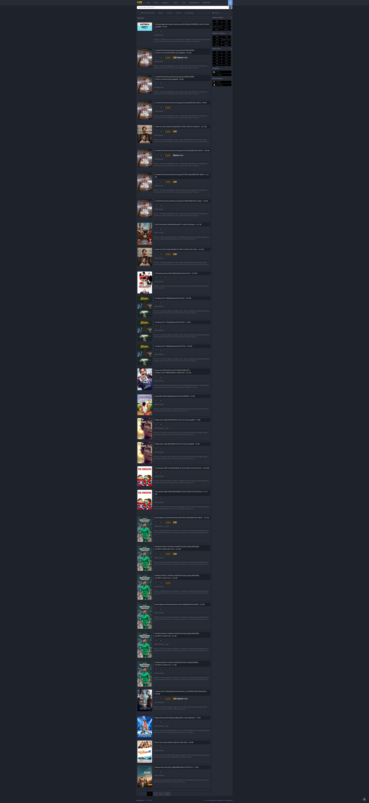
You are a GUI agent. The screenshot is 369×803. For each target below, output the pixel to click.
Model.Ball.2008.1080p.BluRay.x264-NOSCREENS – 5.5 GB (175, 396)
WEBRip (226, 45)
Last (167, 794)
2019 (226, 60)
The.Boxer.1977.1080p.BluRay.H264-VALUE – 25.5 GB (173, 298)
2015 (226, 66)
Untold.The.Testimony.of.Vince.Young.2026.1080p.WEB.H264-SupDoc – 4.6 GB (181, 201)
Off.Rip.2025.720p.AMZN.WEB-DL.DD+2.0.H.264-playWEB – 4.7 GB (177, 444)
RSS (184, 2)
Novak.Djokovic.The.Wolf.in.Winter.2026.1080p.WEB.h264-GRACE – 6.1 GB (179, 604)
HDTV (226, 26)
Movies (161, 13)
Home (148, 2)
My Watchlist (206, 2)
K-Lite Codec (219, 85)
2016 (217, 66)
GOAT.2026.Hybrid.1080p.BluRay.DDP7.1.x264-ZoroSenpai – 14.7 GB (178, 224)
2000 (156, 277)
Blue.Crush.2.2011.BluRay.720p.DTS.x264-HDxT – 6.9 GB (174, 742)
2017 (156, 377)
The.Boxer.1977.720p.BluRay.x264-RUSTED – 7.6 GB (172, 322)
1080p (161, 31)
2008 (156, 400)
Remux (217, 29)
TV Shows (169, 13)
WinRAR (218, 82)
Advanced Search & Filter (147, 13)
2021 (226, 58)
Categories (165, 2)
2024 (217, 55)
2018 (217, 63)
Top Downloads (189, 13)
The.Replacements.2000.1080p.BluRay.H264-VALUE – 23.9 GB (176, 273)
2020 (217, 60)
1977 (156, 302)
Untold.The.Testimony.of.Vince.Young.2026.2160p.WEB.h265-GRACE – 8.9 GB (180, 103)
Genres (175, 2)
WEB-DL (226, 29)
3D (217, 24)
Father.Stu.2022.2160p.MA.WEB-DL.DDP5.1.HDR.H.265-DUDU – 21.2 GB (179, 249)
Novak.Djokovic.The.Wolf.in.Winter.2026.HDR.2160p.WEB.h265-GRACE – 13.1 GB (182, 518)
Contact (156, 2)
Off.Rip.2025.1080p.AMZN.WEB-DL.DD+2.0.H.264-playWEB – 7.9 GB (177, 420)
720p (161, 326)
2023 (156, 698)
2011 (161, 277)
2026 (156, 31)
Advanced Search (194, 2)
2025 (156, 424)
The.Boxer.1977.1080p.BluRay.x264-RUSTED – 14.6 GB (173, 346)
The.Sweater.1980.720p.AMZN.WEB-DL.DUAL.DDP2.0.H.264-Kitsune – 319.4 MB (182, 468)
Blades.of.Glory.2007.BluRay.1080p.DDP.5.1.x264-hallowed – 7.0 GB (177, 718)
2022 (156, 131)
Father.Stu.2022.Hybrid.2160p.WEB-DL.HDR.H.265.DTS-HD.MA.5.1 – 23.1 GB (181, 127)
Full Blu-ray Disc (217, 26)
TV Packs (178, 13)
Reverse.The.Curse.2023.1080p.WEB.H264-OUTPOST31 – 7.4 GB (177, 767)
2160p (161, 57)
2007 (156, 722)
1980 (156, 472)
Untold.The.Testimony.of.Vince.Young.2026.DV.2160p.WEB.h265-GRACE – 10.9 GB (182, 150)
